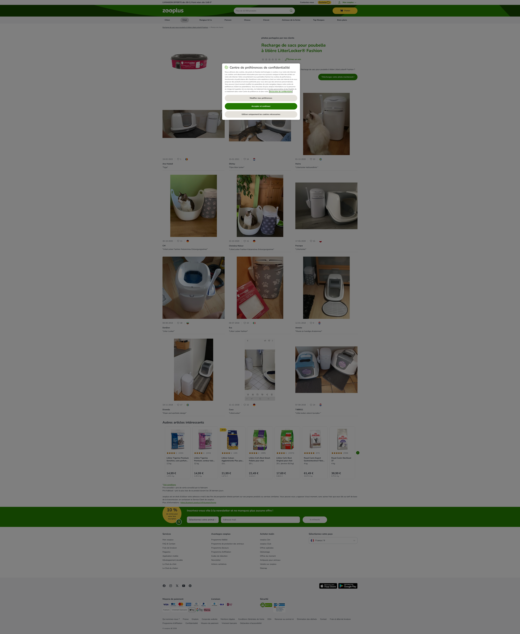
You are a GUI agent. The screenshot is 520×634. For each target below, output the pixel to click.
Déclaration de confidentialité (280, 91)
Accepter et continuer (260, 106)
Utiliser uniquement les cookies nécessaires (261, 114)
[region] (261, 91)
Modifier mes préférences (261, 98)
